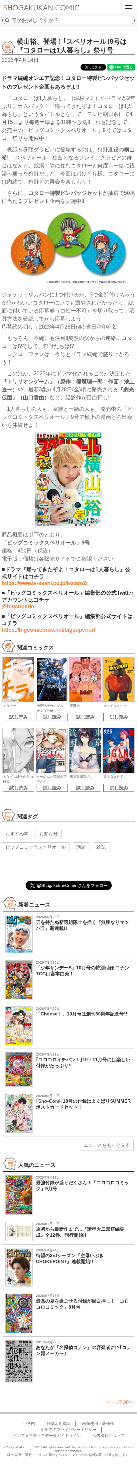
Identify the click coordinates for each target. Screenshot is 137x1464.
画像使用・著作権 (98, 1423)
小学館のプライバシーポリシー (68, 1429)
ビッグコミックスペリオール (35, 847)
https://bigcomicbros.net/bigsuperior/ (48, 630)
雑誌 (101, 847)
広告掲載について (108, 1435)
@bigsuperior (19, 606)
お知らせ (48, 833)
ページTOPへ (119, 1402)
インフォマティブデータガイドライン (47, 1435)
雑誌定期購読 (58, 1423)
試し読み (18, 717)
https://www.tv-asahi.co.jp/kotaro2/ (44, 583)
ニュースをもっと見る (106, 1145)
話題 (81, 847)
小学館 (29, 1423)
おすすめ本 (17, 833)
